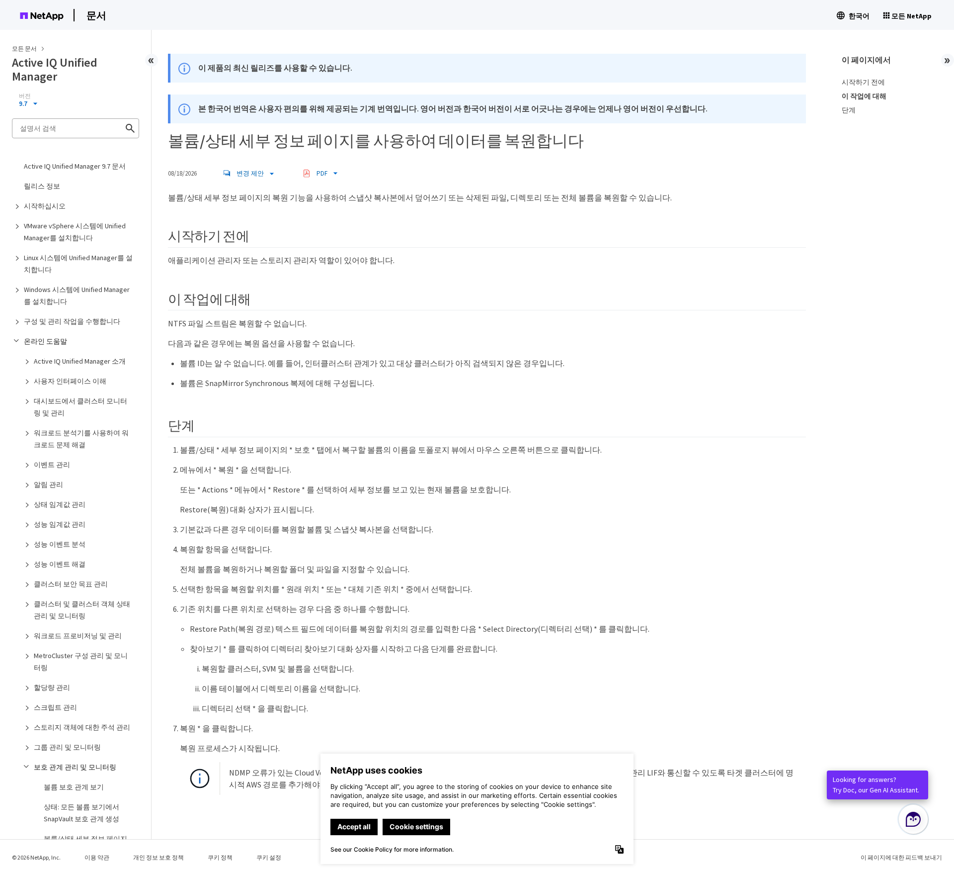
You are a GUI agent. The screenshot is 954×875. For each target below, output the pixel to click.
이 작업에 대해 (864, 96)
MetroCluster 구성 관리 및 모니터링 (81, 661)
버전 (25, 96)
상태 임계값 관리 (59, 504)
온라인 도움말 (45, 341)
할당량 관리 (52, 687)
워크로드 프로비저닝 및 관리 (78, 635)
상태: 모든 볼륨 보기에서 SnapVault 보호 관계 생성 (81, 812)
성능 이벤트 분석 (59, 544)
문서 (96, 15)
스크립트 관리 (55, 707)
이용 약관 (96, 857)
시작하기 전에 (863, 82)
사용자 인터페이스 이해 (70, 381)
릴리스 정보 (42, 186)
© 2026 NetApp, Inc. (36, 857)
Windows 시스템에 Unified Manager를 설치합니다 (77, 295)
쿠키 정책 (220, 857)
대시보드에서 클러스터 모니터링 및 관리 (80, 406)
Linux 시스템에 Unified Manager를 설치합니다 (78, 263)
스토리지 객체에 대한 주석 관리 (82, 727)
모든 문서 (24, 48)
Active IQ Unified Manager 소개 (80, 361)
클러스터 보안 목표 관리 (71, 584)
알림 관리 (48, 484)
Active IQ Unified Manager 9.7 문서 (75, 166)
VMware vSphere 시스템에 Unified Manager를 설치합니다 (75, 231)
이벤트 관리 (52, 464)
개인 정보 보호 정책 (158, 857)
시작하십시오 (45, 205)
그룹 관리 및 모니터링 (67, 747)
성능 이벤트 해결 (59, 564)
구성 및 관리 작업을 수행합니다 (72, 321)
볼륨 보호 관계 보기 (74, 786)
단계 (849, 109)
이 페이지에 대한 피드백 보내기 (901, 857)
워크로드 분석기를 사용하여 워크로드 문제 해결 (81, 438)
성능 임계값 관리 (59, 524)
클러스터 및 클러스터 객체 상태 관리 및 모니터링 (82, 609)
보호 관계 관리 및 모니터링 (75, 767)
